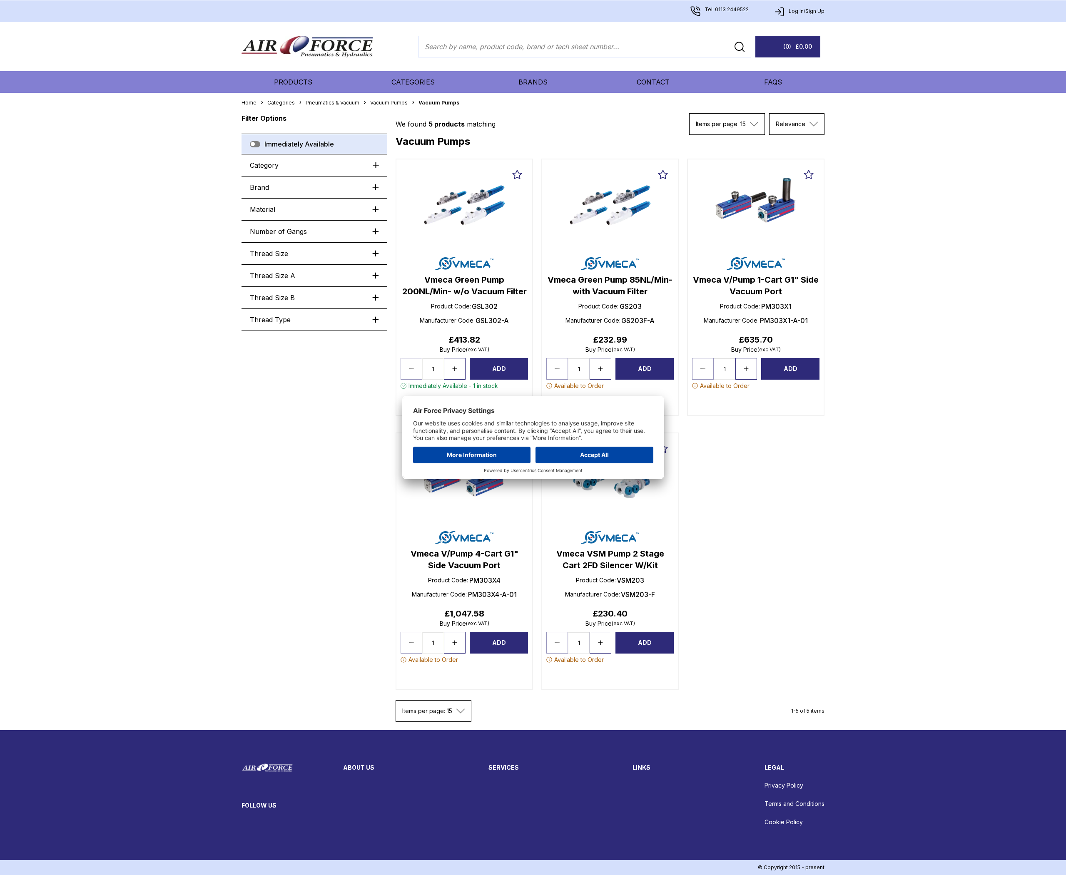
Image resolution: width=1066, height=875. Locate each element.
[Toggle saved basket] (517, 174)
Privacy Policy (784, 785)
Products (293, 82)
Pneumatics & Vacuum (332, 102)
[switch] (255, 144)
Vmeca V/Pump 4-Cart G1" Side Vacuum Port (464, 559)
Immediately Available (299, 144)
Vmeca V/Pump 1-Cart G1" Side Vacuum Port (756, 285)
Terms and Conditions (794, 803)
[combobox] (727, 124)
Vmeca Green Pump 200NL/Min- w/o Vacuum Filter (464, 285)
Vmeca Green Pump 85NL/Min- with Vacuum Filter (610, 285)
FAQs (773, 82)
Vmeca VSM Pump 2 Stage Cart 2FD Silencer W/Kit (610, 559)
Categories (413, 82)
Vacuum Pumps (389, 102)
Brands (533, 82)
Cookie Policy (784, 821)
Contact (653, 82)
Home (249, 102)
